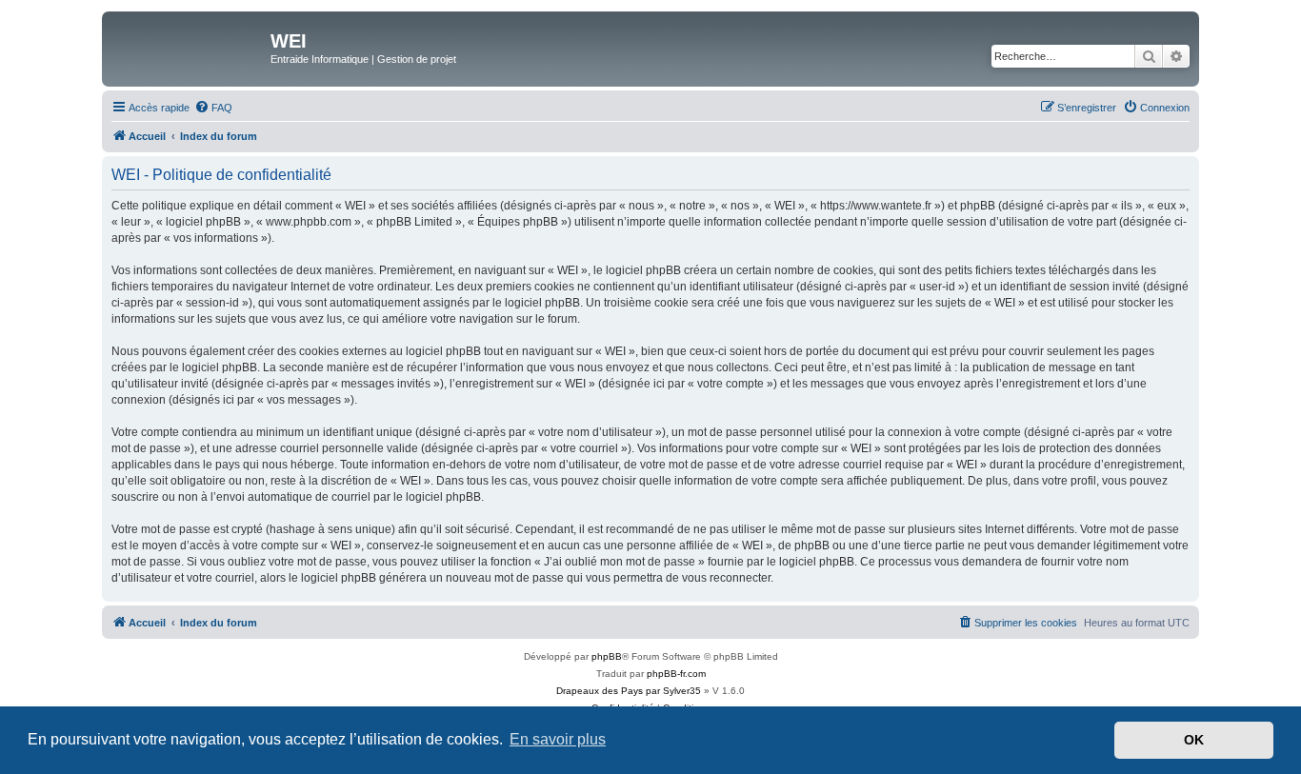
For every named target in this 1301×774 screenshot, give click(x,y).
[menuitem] (213, 107)
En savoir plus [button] (558, 739)
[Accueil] (188, 46)
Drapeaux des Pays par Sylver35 (628, 690)
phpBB (606, 656)
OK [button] (1194, 739)
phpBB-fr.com (676, 673)
